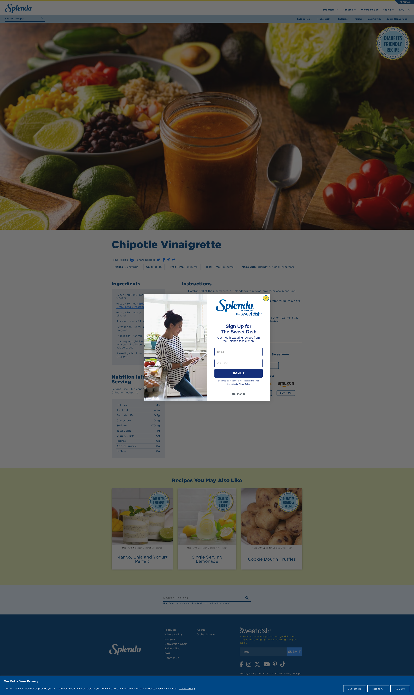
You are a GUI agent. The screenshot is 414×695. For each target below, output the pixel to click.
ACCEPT (400, 688)
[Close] (411, 679)
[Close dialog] (266, 298)
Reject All (378, 688)
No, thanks (238, 394)
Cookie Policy (187, 688)
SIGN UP (238, 373)
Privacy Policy (244, 384)
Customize (354, 688)
